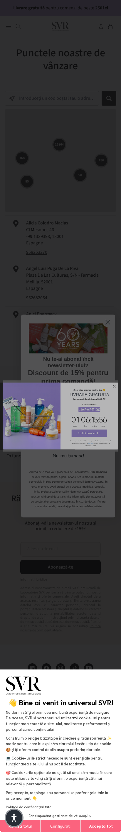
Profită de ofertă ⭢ (89, 433)
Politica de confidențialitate (28, 806)
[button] (14, 818)
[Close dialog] (114, 386)
